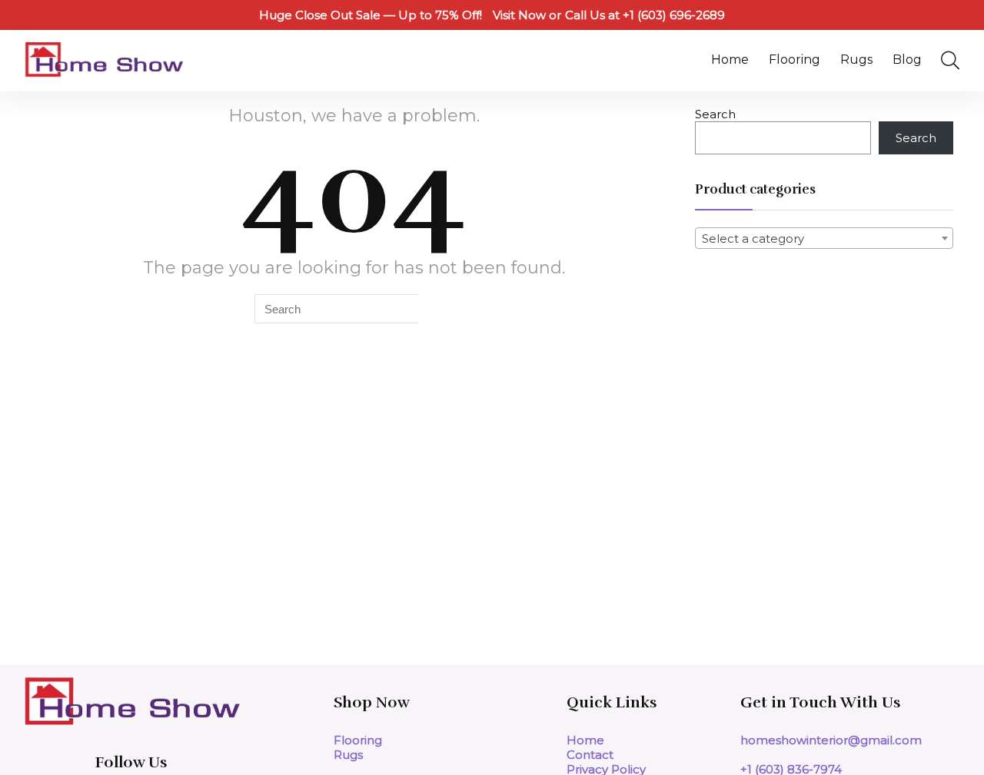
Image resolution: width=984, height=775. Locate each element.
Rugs (856, 59)
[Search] (435, 308)
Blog (907, 59)
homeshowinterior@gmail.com (831, 740)
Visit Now (519, 15)
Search (715, 114)
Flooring (794, 59)
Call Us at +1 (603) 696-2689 (645, 15)
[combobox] (824, 238)
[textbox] (824, 239)
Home (730, 59)
